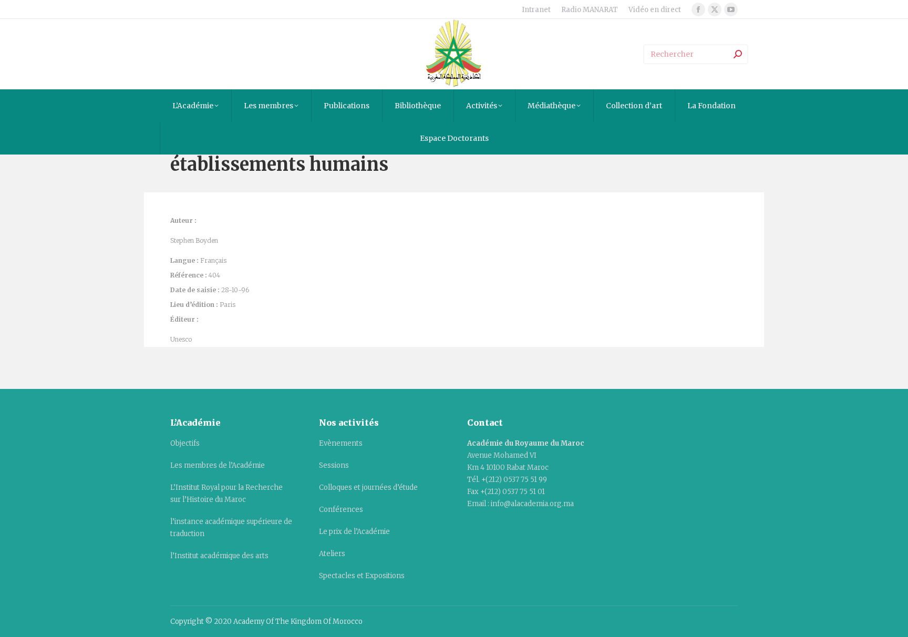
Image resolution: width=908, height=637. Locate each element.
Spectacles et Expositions (362, 575)
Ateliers (332, 553)
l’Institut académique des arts (219, 555)
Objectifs (185, 443)
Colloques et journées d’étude (368, 487)
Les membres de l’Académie (217, 465)
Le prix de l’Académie (354, 531)
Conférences (341, 509)
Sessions (334, 465)
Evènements (341, 443)
